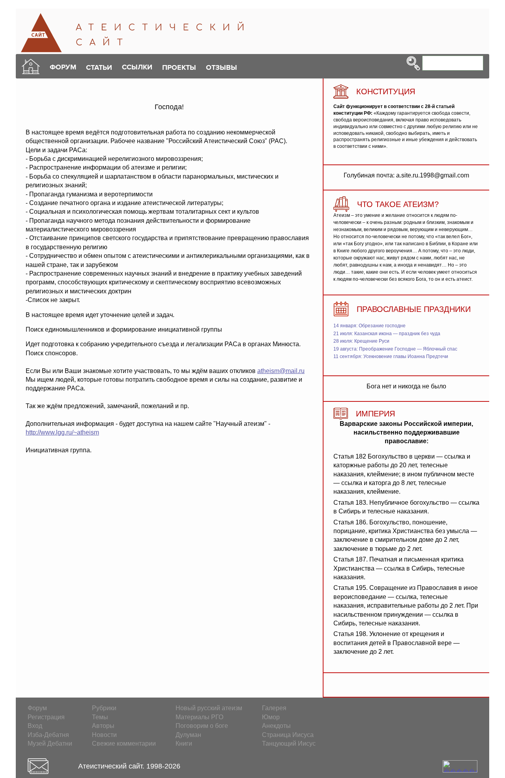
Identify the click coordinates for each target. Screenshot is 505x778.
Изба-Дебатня (48, 734)
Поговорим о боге (202, 725)
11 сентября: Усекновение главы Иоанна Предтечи (390, 356)
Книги (184, 743)
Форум (37, 708)
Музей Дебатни (50, 743)
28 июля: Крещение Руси (361, 341)
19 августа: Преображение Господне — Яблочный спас (395, 349)
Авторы (103, 725)
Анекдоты (276, 725)
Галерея (274, 708)
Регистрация (46, 717)
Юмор (271, 717)
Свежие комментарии (124, 743)
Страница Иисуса (288, 734)
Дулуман (188, 734)
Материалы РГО (199, 717)
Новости (104, 734)
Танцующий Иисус (289, 743)
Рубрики (104, 708)
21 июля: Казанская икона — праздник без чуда (386, 333)
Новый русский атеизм (209, 708)
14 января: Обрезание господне (369, 325)
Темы (100, 717)
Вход (35, 725)
